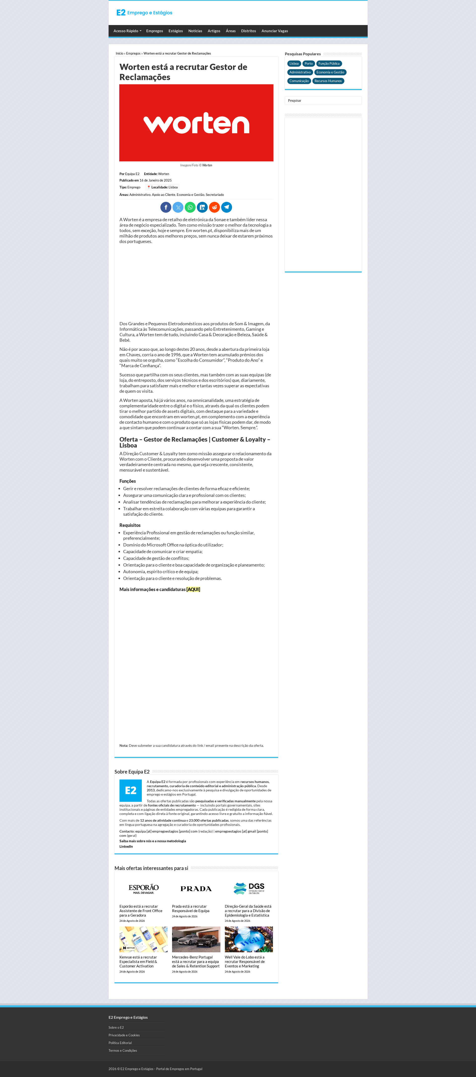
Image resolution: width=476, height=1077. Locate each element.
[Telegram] (226, 207)
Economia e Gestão (190, 195)
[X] (178, 207)
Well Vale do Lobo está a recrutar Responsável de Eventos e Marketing (245, 961)
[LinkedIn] (202, 207)
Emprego (133, 187)
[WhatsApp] (190, 207)
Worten (207, 165)
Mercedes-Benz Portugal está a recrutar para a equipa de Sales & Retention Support (196, 961)
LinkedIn (126, 846)
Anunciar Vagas (275, 31)
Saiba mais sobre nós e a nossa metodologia (152, 841)
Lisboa (173, 187)
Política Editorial (120, 1043)
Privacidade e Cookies (124, 1035)
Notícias (195, 31)
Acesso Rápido (126, 31)
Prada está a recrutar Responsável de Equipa (190, 908)
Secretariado (215, 195)
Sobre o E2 (116, 1027)
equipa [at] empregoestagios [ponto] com (166, 831)
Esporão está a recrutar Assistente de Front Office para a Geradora (140, 910)
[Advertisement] (196, 282)
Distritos (248, 31)
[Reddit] (214, 207)
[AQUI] (193, 589)
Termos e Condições (123, 1050)
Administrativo (139, 195)
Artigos (214, 31)
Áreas (231, 31)
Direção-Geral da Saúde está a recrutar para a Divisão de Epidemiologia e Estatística (248, 910)
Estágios (176, 31)
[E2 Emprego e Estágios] (144, 12)
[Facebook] (165, 207)
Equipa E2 (132, 174)
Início (119, 53)
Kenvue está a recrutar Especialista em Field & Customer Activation (138, 961)
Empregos (154, 31)
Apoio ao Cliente (163, 195)
